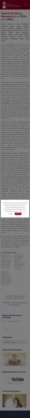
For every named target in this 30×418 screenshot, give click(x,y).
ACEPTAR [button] (18, 213)
